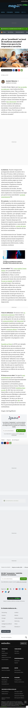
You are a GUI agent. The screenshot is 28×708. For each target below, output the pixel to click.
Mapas (3, 12)
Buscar (26, 637)
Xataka (3, 651)
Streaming (4, 612)
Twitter (16, 70)
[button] (12, 81)
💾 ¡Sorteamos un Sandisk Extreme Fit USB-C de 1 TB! (13, 28)
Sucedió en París (6, 344)
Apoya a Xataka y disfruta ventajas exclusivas (14, 601)
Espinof (16, 662)
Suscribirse (21, 430)
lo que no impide (7, 281)
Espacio (4, 615)
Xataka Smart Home (6, 657)
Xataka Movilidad (18, 618)
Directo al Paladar (6, 670)
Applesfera (4, 655)
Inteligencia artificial (7, 624)
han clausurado (11, 101)
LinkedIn (6, 591)
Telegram (22, 589)
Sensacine (16, 660)
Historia (24, 12)
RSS (25, 589)
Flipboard (19, 70)
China (4, 32)
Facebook (14, 70)
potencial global (8, 321)
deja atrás (20, 321)
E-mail (22, 70)
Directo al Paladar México (6, 698)
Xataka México (5, 691)
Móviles (16, 615)
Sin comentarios (7, 70)
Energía (3, 618)
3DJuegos (16, 651)
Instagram (19, 589)
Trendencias (4, 679)
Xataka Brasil (5, 693)
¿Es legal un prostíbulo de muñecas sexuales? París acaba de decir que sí (13, 262)
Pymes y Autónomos (19, 682)
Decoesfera (4, 682)
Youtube (16, 589)
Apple (3, 621)
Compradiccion (5, 684)
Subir (22, 643)
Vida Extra (16, 653)
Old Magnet (16, 440)
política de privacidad (22, 582)
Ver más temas (6, 631)
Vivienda (17, 12)
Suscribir (23, 578)
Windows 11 (17, 626)
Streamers (10, 12)
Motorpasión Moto (18, 672)
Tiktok (8, 591)
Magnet (14, 6)
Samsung (16, 621)
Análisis (16, 612)
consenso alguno (11, 329)
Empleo (3, 626)
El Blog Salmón (17, 679)
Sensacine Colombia (19, 695)
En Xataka (5, 259)
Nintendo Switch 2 (20, 32)
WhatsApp (7, 589)
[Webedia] (24, 1)
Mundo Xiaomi (5, 659)
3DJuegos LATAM (18, 691)
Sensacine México (18, 693)
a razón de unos (21, 226)
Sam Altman (10, 32)
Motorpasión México (19, 697)
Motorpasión (17, 670)
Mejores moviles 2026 (17, 567)
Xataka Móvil (5, 653)
